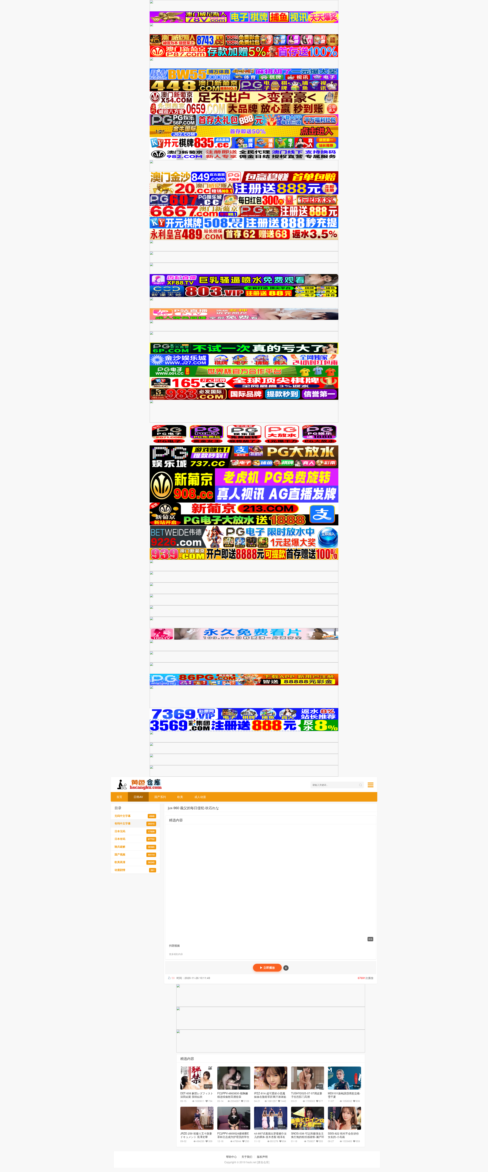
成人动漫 (200, 797)
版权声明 (262, 1156)
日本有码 (135, 839)
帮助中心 (231, 1156)
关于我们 (247, 1156)
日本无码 (135, 831)
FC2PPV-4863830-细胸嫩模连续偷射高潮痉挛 (232, 1095)
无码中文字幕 (135, 816)
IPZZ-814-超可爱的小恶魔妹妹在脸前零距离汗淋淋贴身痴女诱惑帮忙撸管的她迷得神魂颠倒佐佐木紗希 (270, 1098)
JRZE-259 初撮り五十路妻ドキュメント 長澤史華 (196, 1135)
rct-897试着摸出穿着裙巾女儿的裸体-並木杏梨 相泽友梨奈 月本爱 (270, 1136)
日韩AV (138, 797)
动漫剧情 (135, 870)
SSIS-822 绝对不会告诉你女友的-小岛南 (343, 1135)
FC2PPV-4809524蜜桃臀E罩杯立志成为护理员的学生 (233, 1135)
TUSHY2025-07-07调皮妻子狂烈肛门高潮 (306, 1095)
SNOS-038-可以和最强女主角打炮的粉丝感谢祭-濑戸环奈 (307, 1136)
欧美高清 (135, 862)
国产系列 (160, 797)
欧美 (180, 797)
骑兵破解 (135, 847)
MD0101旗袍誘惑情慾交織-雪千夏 (344, 1095)
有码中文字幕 (135, 823)
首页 (119, 797)
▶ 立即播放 (267, 967)
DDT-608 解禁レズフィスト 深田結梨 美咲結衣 (196, 1095)
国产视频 (135, 854)
